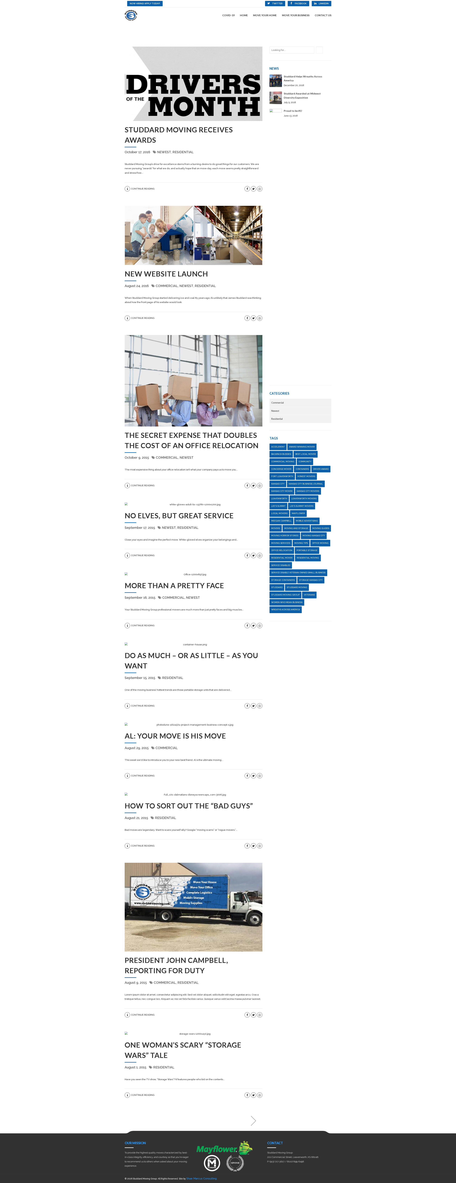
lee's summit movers (301, 506)
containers (302, 469)
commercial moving (282, 461)
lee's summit (278, 506)
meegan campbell (281, 521)
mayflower (298, 513)
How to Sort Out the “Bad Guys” (189, 806)
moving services (280, 543)
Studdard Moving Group (285, 595)
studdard (277, 587)
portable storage (307, 550)
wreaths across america (285, 609)
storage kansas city (311, 580)
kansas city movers (308, 491)
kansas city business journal (306, 484)
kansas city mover (281, 491)
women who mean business (286, 602)
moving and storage (296, 528)
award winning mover (302, 447)
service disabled (280, 565)
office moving (320, 543)
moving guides (320, 528)
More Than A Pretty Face (174, 585)
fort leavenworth (282, 476)
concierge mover (281, 469)
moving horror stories (284, 535)
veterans (309, 595)
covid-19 (228, 15)
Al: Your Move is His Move (175, 736)
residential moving (308, 558)
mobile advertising (307, 521)
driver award (321, 469)
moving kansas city (314, 535)
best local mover (305, 454)
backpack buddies (281, 454)
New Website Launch (166, 274)
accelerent (278, 447)
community (305, 461)
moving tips (301, 543)
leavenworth (279, 498)
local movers (279, 513)
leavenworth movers (304, 498)
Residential (183, 152)
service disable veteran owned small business (298, 572)
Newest (164, 152)
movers (275, 528)
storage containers (283, 580)
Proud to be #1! (293, 110)
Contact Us (323, 15)
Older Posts (234, 1120)
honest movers (306, 476)
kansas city (277, 484)
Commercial (167, 286)
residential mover (281, 558)
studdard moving (297, 587)
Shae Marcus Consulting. (201, 1178)
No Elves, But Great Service (179, 515)
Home (244, 15)
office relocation (281, 550)
